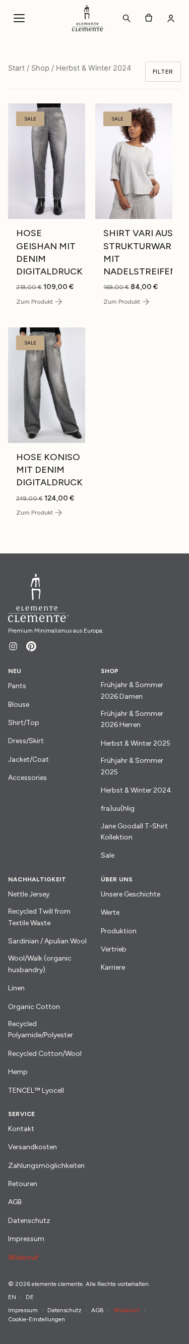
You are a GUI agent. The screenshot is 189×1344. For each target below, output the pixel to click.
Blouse (18, 704)
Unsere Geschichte (130, 894)
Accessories (27, 777)
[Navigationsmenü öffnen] (19, 18)
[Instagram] (13, 646)
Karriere (113, 967)
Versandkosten (32, 1147)
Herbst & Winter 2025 (135, 743)
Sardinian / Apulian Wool (47, 941)
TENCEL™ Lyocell (36, 1090)
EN (12, 1297)
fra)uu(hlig (118, 808)
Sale (107, 855)
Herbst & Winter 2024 (136, 790)
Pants (17, 686)
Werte (110, 912)
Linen (16, 988)
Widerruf (23, 1257)
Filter (163, 71)
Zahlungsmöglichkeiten (46, 1165)
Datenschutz (29, 1220)
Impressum (26, 1239)
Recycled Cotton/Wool (45, 1053)
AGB (15, 1202)
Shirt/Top (23, 722)
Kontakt (21, 1129)
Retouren (22, 1184)
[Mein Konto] (171, 18)
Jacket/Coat (28, 759)
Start (16, 68)
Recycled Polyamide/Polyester (40, 1029)
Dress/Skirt (26, 741)
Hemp (18, 1072)
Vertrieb (114, 949)
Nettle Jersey (28, 894)
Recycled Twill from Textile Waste (39, 917)
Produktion (119, 931)
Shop (40, 68)
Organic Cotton (34, 1006)
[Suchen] (126, 18)
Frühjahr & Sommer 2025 (132, 766)
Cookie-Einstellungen (36, 1319)
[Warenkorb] (149, 18)
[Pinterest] (31, 646)
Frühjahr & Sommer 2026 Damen (132, 690)
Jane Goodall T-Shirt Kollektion (134, 832)
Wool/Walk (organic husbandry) (40, 964)
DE (30, 1297)
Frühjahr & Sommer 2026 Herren (132, 719)
